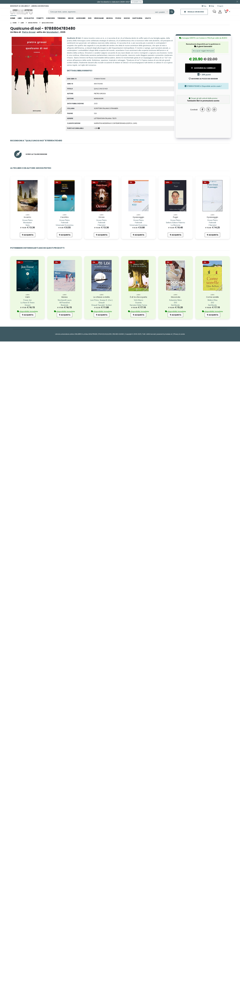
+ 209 (96, 128)
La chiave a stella (101, 297)
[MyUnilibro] (220, 11)
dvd (90, 18)
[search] (171, 11)
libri (20, 18)
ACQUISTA (28, 235)
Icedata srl (168, 334)
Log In (220, 6)
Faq (204, 6)
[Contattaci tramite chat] (214, 11)
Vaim (27, 297)
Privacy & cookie (179, 334)
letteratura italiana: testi (105, 118)
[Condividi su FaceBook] (202, 109)
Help (212, 6)
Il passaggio (138, 217)
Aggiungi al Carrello (205, 68)
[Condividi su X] (208, 109)
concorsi (50, 18)
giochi (127, 18)
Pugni (175, 217)
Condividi (194, 109)
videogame (99, 18)
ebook (71, 18)
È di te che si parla (138, 297)
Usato (148, 18)
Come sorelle (212, 297)
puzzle (118, 18)
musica (109, 18)
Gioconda (175, 297)
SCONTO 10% (137, 2)
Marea (64, 297)
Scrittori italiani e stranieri (106, 108)
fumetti (40, 18)
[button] (227, 11)
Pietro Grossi (29, 32)
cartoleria (137, 18)
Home (12, 18)
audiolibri (80, 18)
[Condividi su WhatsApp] (214, 109)
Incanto (27, 217)
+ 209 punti (205, 74)
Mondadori (98, 98)
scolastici (29, 18)
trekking (61, 18)
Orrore (101, 217)
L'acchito (64, 217)
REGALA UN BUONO (195, 12)
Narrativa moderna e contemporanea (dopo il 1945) (115, 123)
